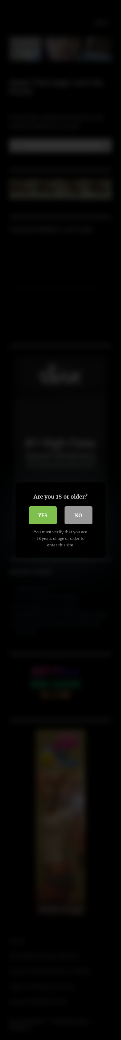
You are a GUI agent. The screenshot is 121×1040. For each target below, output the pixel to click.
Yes (42, 515)
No (78, 515)
